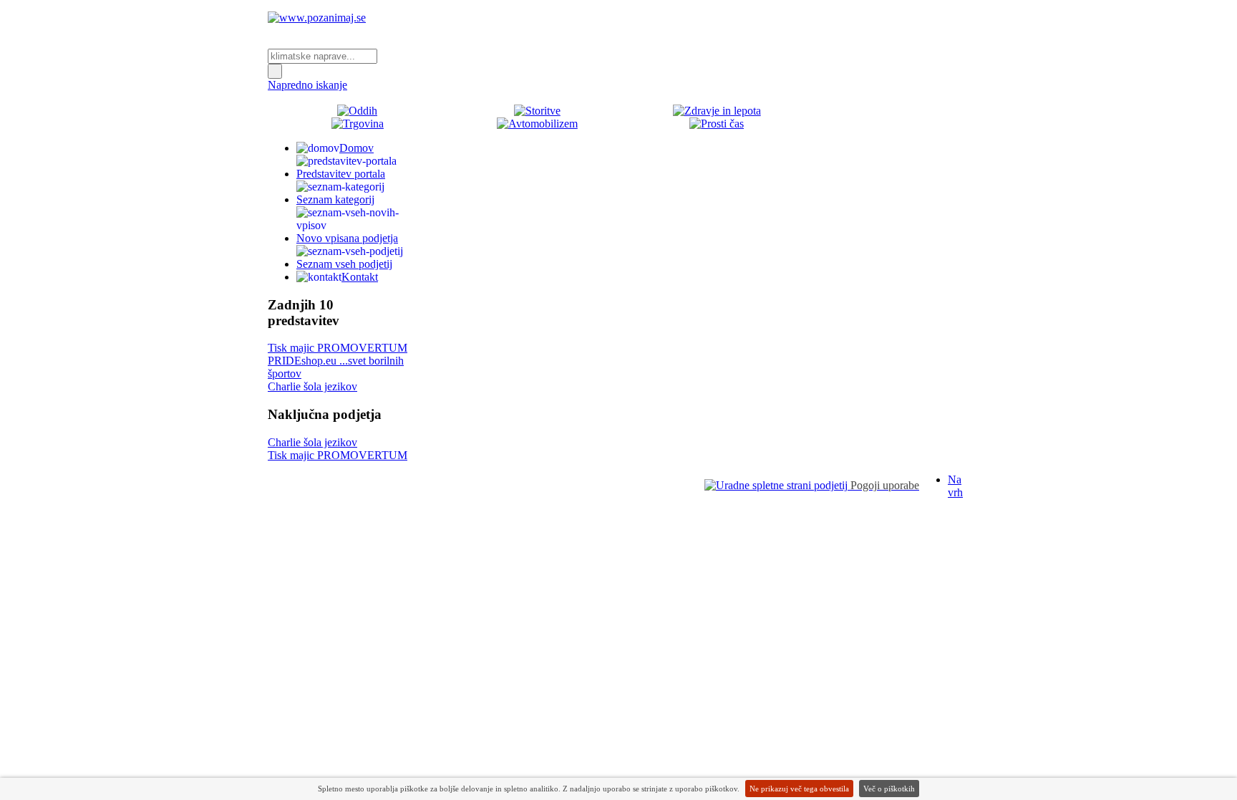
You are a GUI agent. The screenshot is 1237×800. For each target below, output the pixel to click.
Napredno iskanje (307, 85)
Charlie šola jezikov (312, 386)
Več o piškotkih (889, 788)
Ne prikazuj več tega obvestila (799, 788)
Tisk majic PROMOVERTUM (337, 348)
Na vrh (955, 485)
